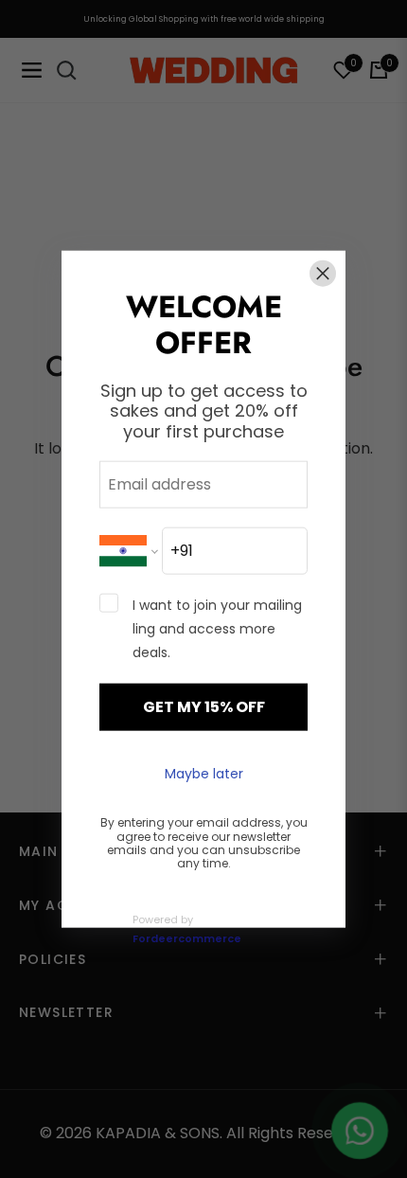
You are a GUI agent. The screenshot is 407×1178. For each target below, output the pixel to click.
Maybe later (204, 772)
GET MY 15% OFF (204, 706)
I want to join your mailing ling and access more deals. (217, 628)
